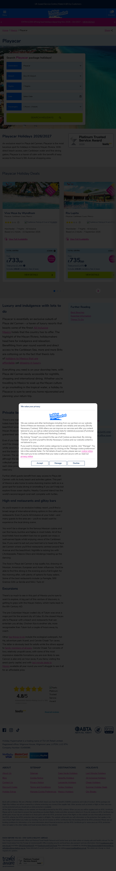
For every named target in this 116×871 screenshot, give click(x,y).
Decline (76, 463)
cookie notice (87, 451)
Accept (40, 463)
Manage (58, 463)
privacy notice (27, 456)
